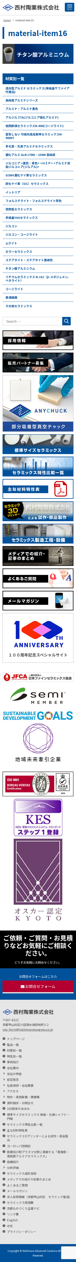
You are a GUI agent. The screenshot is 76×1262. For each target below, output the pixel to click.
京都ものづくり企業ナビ (23, 1209)
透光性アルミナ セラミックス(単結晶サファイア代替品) (37, 90)
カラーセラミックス (18, 251)
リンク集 (13, 1214)
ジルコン (11, 226)
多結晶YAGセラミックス (21, 217)
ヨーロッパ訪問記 (19, 1146)
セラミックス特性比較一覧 (24, 1125)
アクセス (13, 1091)
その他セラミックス (18, 306)
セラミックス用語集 (20, 1203)
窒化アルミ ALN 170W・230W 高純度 (30, 155)
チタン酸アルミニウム (20, 268)
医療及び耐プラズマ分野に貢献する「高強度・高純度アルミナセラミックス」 (38, 1154)
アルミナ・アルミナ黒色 (21, 109)
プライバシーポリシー (22, 1232)
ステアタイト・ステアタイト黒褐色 (29, 260)
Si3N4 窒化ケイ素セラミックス (26, 175)
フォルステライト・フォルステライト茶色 (33, 201)
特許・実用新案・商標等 (23, 1097)
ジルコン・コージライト (21, 234)
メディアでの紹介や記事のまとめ (29, 1179)
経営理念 (13, 1080)
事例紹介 (13, 1062)
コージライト (14, 289)
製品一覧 (13, 1045)
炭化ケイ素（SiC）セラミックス (27, 183)
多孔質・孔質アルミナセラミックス (29, 146)
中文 (10, 1226)
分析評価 (13, 1168)
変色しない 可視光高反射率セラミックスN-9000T (34, 136)
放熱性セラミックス (18, 209)
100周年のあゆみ (18, 1109)
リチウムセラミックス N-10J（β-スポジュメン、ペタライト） (38, 279)
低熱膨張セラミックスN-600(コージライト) (34, 126)
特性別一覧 (14, 1056)
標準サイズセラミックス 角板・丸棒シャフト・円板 (38, 1117)
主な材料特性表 (17, 1130)
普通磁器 (11, 297)
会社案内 (13, 1068)
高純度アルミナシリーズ (21, 100)
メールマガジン (17, 1191)
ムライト (11, 243)
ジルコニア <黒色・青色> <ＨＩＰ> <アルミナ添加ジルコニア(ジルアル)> (37, 165)
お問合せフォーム (40, 986)
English (12, 1220)
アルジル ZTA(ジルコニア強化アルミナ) (31, 117)
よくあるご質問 (17, 1185)
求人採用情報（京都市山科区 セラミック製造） (39, 1197)
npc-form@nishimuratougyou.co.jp (28, 1029)
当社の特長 (14, 1074)
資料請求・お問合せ (20, 1103)
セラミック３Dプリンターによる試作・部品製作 (37, 1138)
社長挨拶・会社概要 (20, 1085)
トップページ (16, 1039)
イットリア (12, 192)
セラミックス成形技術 (22, 1173)
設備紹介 (13, 1162)
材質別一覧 (14, 78)
